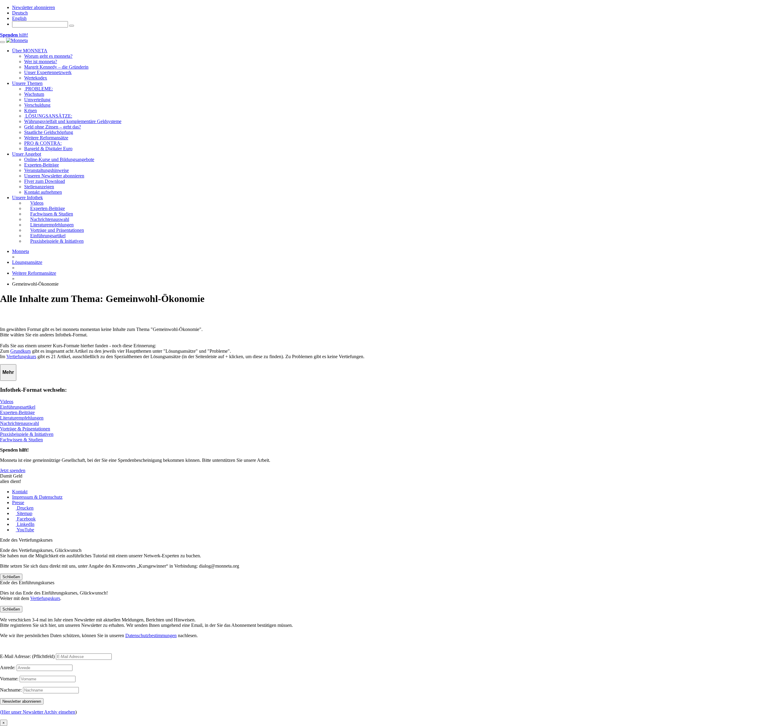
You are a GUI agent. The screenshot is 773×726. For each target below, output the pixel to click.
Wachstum (34, 94)
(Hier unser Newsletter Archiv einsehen (37, 712)
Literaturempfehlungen (21, 417)
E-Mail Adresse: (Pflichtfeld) (27, 656)
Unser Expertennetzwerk (48, 72)
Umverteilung (37, 99)
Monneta (20, 251)
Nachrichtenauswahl (19, 423)
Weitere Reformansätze (46, 137)
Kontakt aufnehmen (43, 192)
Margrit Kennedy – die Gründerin (56, 67)
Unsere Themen (27, 83)
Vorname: (9, 678)
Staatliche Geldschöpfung (48, 132)
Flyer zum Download (44, 181)
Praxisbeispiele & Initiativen (26, 434)
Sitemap (24, 513)
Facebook (26, 518)
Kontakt (19, 491)
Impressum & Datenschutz (37, 497)
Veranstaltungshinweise (46, 170)
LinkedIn (25, 524)
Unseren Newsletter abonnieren (54, 175)
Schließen (11, 577)
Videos (6, 401)
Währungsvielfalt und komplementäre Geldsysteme (72, 121)
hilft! (14, 34)
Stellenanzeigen (39, 186)
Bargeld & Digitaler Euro (48, 148)
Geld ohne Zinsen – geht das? (52, 126)
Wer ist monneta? (40, 61)
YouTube (25, 529)
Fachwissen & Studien (21, 439)
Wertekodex (35, 77)
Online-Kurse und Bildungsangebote (59, 159)
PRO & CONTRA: (43, 143)
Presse (18, 502)
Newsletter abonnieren (33, 7)
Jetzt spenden (12, 470)
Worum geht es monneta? (48, 56)
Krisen (30, 110)
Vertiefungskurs (21, 356)
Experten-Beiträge (41, 164)
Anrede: (7, 667)
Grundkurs (20, 351)
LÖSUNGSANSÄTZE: (48, 115)
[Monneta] (17, 40)
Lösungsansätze (27, 262)
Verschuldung (37, 105)
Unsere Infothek (27, 197)
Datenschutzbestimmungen (151, 635)
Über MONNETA (29, 50)
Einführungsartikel (17, 407)
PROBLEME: (38, 88)
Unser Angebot (26, 154)
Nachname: (11, 689)
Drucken (25, 507)
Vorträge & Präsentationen (25, 428)
